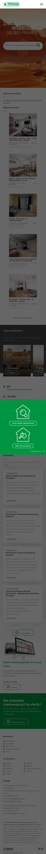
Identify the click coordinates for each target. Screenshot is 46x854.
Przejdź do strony (35, 451)
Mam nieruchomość (23, 446)
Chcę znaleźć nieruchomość (23, 423)
